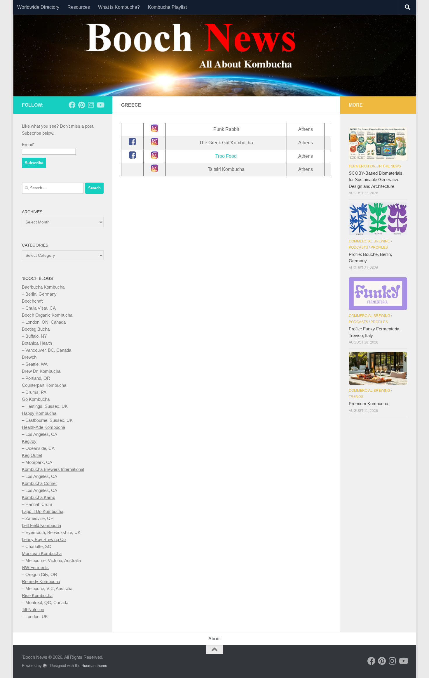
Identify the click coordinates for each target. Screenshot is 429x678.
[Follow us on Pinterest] (81, 104)
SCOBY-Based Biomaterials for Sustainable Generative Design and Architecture (375, 180)
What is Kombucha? (119, 7)
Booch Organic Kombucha (47, 315)
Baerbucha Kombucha (43, 287)
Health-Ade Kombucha (43, 427)
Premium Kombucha (368, 403)
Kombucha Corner (39, 483)
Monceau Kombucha (42, 553)
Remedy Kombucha (41, 581)
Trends (356, 397)
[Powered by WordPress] (45, 665)
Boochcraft (32, 301)
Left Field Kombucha (41, 525)
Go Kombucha (36, 399)
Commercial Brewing (369, 241)
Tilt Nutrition (33, 609)
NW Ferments (35, 567)
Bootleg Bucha (36, 329)
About (214, 638)
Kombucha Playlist (167, 7)
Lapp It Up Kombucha (42, 511)
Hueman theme (94, 665)
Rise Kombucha (37, 595)
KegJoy (29, 441)
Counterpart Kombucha (44, 385)
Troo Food (226, 156)
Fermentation (362, 166)
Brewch (29, 357)
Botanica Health (37, 343)
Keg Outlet (32, 455)
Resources (78, 7)
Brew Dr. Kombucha (41, 371)
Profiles (379, 247)
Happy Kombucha (39, 413)
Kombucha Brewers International (53, 469)
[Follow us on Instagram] (90, 104)
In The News (389, 166)
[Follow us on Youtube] (100, 104)
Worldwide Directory (38, 7)
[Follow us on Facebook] (72, 104)
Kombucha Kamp (38, 497)
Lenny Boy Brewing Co (44, 539)
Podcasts (358, 247)
